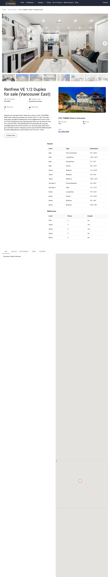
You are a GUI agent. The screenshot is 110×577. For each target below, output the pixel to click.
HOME (4, 10)
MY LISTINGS (12, 10)
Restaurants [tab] (24, 251)
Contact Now (10, 135)
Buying (40, 2)
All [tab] (6, 251)
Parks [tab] (34, 251)
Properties (29, 2)
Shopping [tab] (42, 251)
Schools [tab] (14, 251)
